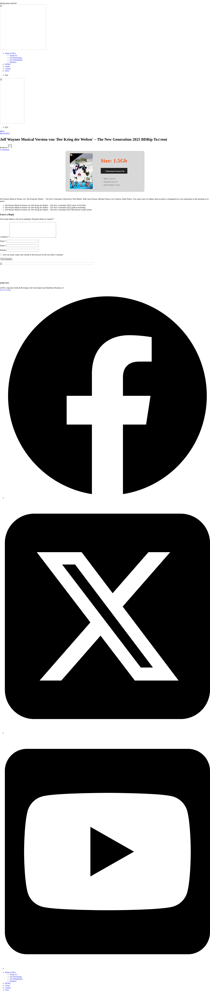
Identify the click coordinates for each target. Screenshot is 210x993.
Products (13, 62)
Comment (4, 237)
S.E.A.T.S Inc (5, 290)
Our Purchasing (16, 58)
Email (3, 246)
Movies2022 (5, 133)
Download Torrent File (115, 171)
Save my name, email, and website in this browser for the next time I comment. (33, 255)
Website (3, 250)
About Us (13, 56)
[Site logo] (23, 49)
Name (3, 241)
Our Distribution (16, 60)
